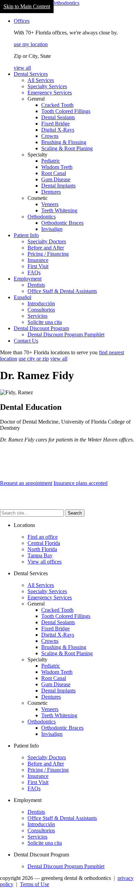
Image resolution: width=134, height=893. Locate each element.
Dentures (51, 192)
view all (22, 68)
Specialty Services (47, 86)
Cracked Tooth (57, 105)
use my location (31, 44)
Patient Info (26, 235)
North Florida (42, 549)
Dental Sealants (58, 117)
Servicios (37, 316)
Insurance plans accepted (81, 483)
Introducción (41, 303)
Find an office (42, 537)
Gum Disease (55, 179)
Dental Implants (58, 186)
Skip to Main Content (26, 6)
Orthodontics (41, 217)
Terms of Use (34, 884)
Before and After (45, 248)
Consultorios (41, 310)
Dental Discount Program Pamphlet (65, 334)
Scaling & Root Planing (67, 148)
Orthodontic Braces (62, 223)
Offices (22, 21)
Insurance (37, 260)
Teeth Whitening (59, 210)
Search (75, 513)
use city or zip (34, 359)
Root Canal (53, 173)
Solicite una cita (44, 322)
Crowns (49, 136)
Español (22, 297)
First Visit (37, 266)
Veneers (49, 204)
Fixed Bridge (55, 123)
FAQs (34, 272)
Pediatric (50, 161)
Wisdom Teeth (56, 167)
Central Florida (43, 543)
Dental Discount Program (41, 328)
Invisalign (52, 229)
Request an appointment (26, 483)
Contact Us (26, 341)
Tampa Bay (40, 555)
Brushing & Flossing (63, 142)
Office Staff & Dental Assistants (62, 291)
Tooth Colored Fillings (65, 111)
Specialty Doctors (46, 241)
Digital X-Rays (57, 130)
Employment (28, 279)
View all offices (44, 562)
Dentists (36, 285)
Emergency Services (49, 92)
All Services (40, 80)
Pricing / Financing (48, 254)
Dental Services (31, 74)
